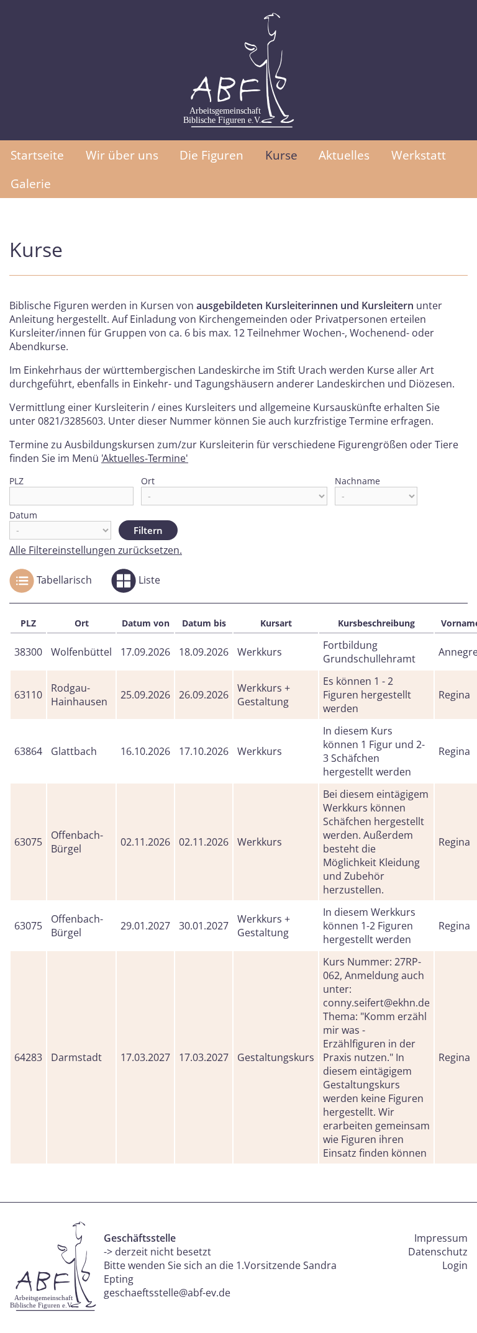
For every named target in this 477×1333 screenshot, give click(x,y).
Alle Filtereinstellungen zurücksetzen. (95, 550)
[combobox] (71, 496)
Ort (148, 481)
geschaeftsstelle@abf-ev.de (167, 1292)
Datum (23, 515)
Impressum (441, 1238)
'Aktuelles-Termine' (144, 458)
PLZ (16, 481)
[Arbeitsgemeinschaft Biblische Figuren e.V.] (238, 70)
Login (455, 1265)
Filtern (148, 530)
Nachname (357, 481)
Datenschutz (438, 1251)
